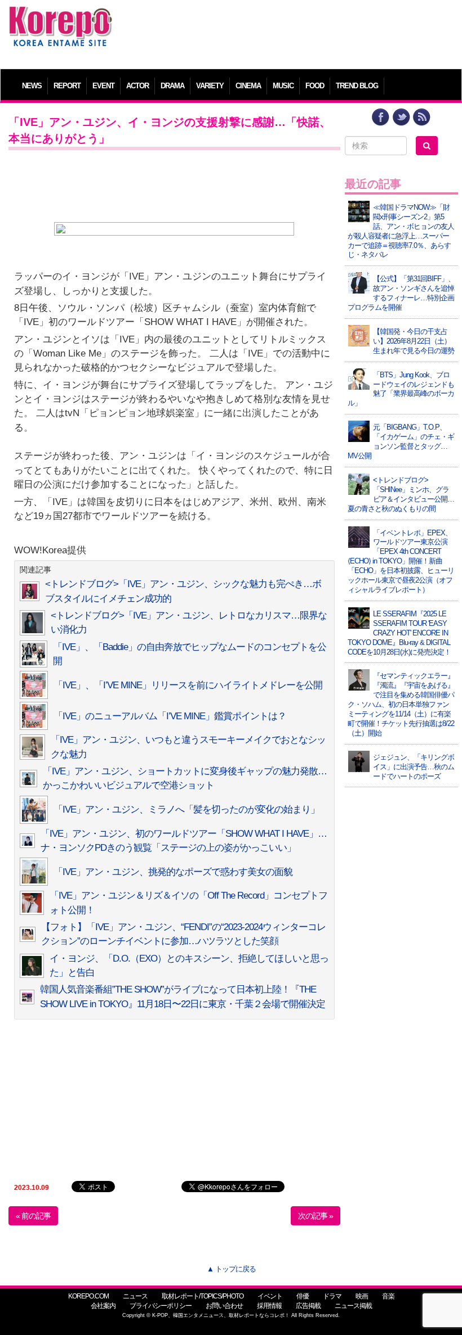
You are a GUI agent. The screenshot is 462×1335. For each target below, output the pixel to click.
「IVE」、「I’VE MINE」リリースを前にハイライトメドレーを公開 (188, 685)
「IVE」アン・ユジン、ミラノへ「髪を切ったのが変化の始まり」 (186, 809)
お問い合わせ (224, 1306)
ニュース (135, 1296)
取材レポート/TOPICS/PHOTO (202, 1296)
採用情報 (269, 1306)
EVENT (103, 86)
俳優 (302, 1296)
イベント (269, 1296)
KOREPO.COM (88, 1296)
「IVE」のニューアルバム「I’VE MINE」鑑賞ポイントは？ (170, 716)
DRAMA (172, 86)
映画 (362, 1296)
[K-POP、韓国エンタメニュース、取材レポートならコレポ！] (60, 16)
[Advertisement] (288, 31)
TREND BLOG (357, 86)
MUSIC (283, 86)
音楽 (388, 1296)
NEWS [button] (32, 86)
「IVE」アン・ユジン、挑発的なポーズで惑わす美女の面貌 (173, 872)
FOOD (314, 86)
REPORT (67, 86)
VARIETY (210, 86)
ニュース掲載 (353, 1306)
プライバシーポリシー (161, 1306)
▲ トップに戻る (231, 1269)
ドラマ (332, 1296)
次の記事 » (315, 1215)
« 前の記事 (33, 1215)
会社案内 (103, 1306)
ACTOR (137, 86)
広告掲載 (308, 1306)
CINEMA (248, 86)
